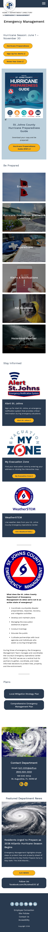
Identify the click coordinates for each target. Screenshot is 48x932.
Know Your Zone (14, 61)
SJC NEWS (24, 873)
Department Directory (21, 12)
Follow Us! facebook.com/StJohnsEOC (22, 883)
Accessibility (24, 920)
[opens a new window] (24, 97)
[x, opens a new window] (26, 784)
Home (4, 12)
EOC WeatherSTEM (23, 532)
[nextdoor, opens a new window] (26, 904)
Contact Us (24, 917)
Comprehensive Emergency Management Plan (24, 705)
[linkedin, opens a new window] (35, 904)
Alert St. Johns (23, 420)
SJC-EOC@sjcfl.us (27, 768)
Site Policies (24, 913)
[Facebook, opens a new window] (12, 904)
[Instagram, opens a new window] (17, 904)
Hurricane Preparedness (18, 46)
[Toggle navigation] (44, 3)
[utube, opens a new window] (30, 904)
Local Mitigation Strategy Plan (24, 694)
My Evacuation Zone (23, 476)
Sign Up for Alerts (15, 54)
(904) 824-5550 (24, 772)
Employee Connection (24, 910)
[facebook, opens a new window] (21, 784)
